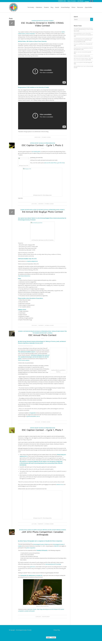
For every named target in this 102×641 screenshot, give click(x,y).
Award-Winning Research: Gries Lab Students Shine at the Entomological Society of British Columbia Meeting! (83, 40)
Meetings (45, 529)
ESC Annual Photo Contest (42, 335)
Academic (20, 331)
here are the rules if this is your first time (54, 162)
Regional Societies (61, 529)
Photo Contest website (23, 360)
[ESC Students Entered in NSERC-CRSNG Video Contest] (12, 23)
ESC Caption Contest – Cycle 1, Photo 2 (42, 145)
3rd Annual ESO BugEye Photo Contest (42, 211)
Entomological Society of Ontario (34, 209)
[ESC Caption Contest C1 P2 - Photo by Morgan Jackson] (12, 145)
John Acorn (32, 566)
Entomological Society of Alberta (28, 529)
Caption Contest (34, 143)
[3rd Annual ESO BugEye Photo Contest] (12, 212)
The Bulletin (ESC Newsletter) (59, 331)
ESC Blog (46, 20)
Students (51, 20)
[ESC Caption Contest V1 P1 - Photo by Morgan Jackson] (12, 430)
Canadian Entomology (37, 20)
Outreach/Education (49, 143)
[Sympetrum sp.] (12, 532)
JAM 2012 (57, 546)
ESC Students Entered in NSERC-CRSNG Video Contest (42, 24)
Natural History (52, 529)
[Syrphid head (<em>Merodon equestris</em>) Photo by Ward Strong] (12, 333)
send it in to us (59, 484)
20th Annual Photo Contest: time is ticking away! (82, 66)
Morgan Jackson (47, 137)
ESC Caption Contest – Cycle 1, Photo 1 (42, 430)
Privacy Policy (56, 630)
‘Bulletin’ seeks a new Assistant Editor (81, 52)
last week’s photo (36, 151)
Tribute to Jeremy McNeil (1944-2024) (80, 62)
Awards (22, 209)
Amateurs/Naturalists (29, 331)
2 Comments (40, 325)
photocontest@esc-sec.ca (33, 416)
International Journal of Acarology (53, 564)
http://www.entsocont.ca (24, 276)
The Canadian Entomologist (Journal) (42, 332)
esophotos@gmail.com (32, 261)
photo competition (30, 547)
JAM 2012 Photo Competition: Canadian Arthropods (42, 533)
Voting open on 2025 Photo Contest (80, 44)
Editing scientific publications (79, 55)
